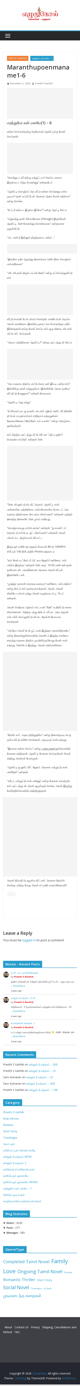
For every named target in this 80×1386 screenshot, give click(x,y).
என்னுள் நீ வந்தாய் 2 (14, 1163)
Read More (19, 986)
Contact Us (22, 1327)
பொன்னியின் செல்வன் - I (23, 1023)
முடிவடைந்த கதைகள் (22, 1295)
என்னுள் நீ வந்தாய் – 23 (42, 1071)
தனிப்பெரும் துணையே (16, 1176)
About (9, 1327)
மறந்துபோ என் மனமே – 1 (17, 1188)
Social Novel (16, 1287)
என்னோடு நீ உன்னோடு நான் (19, 1169)
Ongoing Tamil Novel (40, 1271)
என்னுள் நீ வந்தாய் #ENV (17, 1156)
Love (9, 1271)
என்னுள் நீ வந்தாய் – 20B (43, 1064)
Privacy (36, 1327)
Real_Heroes (11, 1118)
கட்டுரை (47, 1288)
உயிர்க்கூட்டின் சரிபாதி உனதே (19, 1150)
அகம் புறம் (9, 1144)
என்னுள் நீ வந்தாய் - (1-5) (23, 998)
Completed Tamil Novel (26, 1261)
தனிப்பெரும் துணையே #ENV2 (20, 1182)
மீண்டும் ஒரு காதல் (14, 1195)
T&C (17, 1332)
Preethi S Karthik (18, 58)
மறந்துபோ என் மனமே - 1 (42, 58)
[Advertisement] (40, 103)
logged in (29, 940)
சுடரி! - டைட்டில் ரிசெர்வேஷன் (24, 972)
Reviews (8, 1125)
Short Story (10, 1131)
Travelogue (10, 1137)
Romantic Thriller (19, 1279)
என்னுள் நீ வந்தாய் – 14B (43, 1090)
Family (59, 1261)
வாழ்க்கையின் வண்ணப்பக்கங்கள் (22, 1201)
